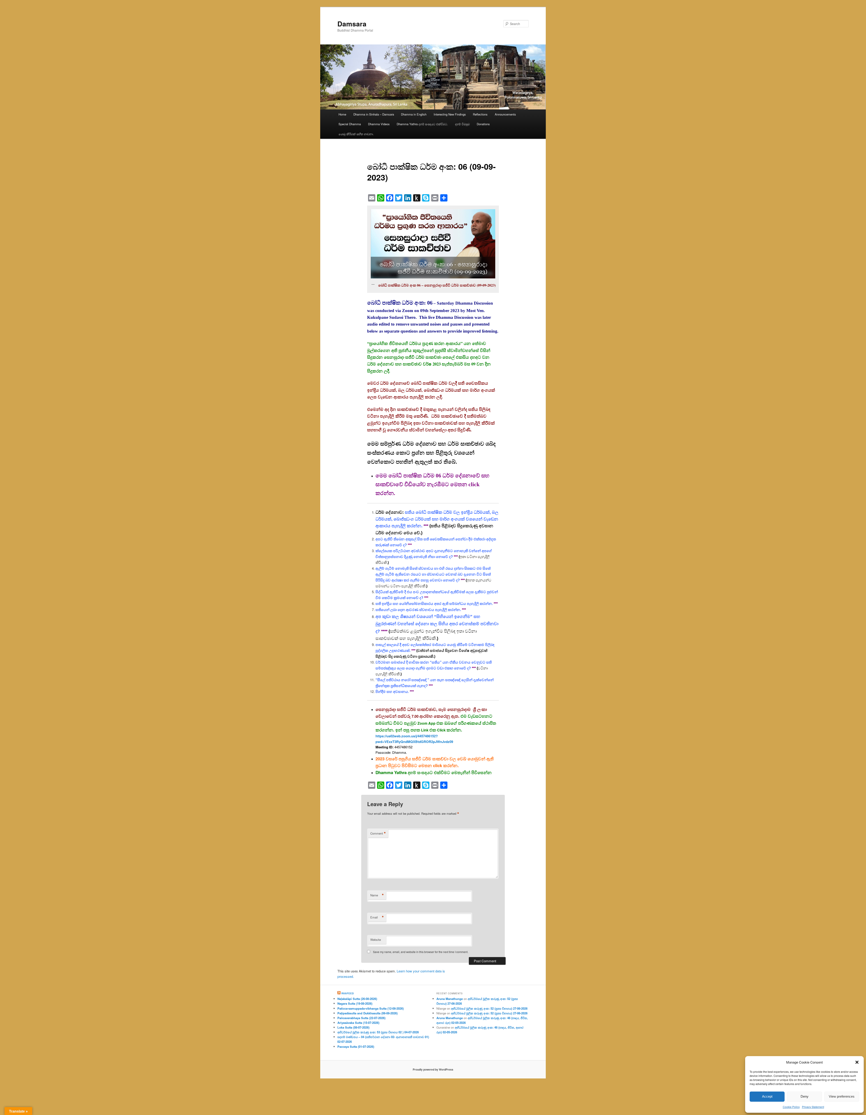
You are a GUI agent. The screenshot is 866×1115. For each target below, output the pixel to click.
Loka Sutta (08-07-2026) (353, 1027)
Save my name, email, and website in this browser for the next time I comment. (420, 952)
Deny (804, 1096)
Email (377, 917)
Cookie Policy (791, 1107)
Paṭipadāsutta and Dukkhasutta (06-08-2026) (367, 1013)
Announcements (505, 114)
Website (375, 939)
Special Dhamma (350, 124)
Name (377, 895)
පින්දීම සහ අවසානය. (392, 692)
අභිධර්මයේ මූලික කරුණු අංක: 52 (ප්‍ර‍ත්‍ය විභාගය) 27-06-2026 (489, 1008)
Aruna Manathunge (449, 999)
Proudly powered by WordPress (433, 1069)
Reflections (480, 114)
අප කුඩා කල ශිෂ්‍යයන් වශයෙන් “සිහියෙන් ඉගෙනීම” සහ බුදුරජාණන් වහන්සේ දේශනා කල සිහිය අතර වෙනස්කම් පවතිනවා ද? (436, 624)
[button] (857, 1062)
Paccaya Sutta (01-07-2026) (355, 1046)
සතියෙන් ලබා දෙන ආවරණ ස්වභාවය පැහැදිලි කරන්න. (418, 609)
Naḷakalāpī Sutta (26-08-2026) (357, 999)
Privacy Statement (813, 1107)
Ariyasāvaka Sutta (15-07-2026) (358, 1022)
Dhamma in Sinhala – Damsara (373, 114)
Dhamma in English (413, 114)
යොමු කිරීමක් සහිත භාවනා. (356, 134)
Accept (767, 1096)
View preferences (841, 1096)
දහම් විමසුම (462, 124)
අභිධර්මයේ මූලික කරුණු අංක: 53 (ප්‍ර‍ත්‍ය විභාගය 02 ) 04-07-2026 (378, 1032)
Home (342, 114)
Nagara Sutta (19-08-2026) (354, 1003)
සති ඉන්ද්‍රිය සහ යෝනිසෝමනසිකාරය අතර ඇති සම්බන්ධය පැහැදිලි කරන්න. (434, 604)
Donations (483, 124)
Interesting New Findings (450, 114)
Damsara (351, 23)
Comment (378, 833)
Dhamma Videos (379, 124)
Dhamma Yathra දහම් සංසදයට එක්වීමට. (422, 124)
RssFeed (347, 993)
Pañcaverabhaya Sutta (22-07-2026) (361, 1018)
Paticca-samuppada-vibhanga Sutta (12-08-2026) (370, 1008)
